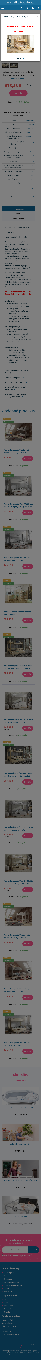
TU (23, 59)
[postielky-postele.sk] (20, 2)
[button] (27, 7)
